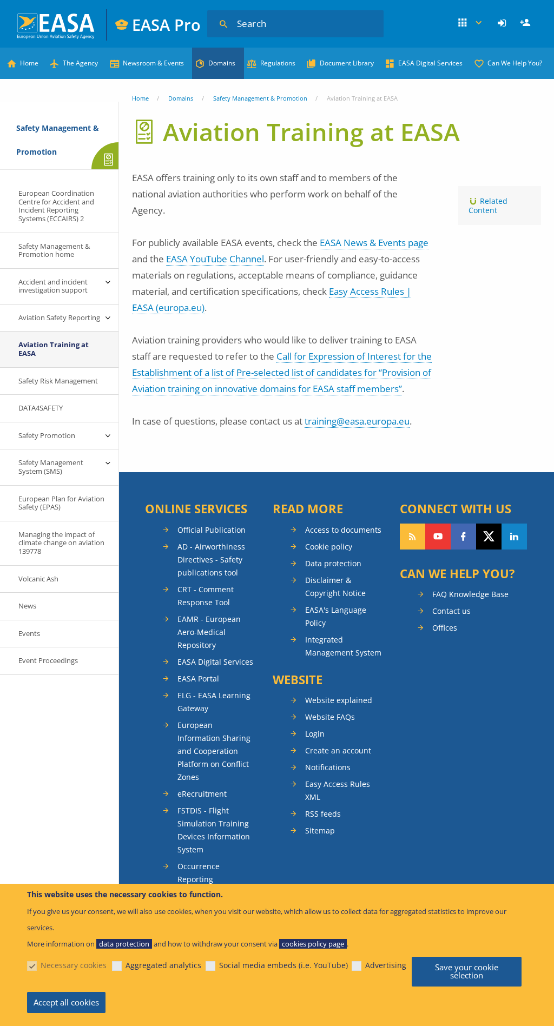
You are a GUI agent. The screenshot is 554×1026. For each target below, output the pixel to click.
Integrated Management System (343, 646)
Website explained (338, 700)
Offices (444, 628)
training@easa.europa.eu (357, 421)
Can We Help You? (514, 63)
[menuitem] (503, 23)
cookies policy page (313, 944)
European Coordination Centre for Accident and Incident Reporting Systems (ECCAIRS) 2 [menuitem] (56, 205)
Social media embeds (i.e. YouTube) (283, 965)
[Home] (56, 24)
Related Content (488, 205)
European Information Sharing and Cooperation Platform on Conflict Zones (213, 751)
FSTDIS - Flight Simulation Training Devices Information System (213, 830)
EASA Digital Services (430, 63)
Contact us (451, 611)
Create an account (338, 750)
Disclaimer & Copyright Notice (335, 586)
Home (29, 63)
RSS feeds (323, 814)
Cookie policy (328, 546)
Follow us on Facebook (463, 537)
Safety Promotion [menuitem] (46, 435)
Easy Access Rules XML (337, 790)
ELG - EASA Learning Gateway (213, 701)
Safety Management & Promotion (260, 98)
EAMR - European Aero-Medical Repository (209, 632)
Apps (470, 23)
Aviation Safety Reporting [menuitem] (59, 317)
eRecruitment (202, 794)
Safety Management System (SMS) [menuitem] (50, 467)
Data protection (333, 563)
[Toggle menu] (108, 282)
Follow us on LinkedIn (514, 537)
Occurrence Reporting (198, 872)
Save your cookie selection (466, 971)
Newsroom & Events (153, 63)
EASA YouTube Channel (215, 259)
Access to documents (343, 530)
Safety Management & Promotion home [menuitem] (54, 250)
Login (503, 23)
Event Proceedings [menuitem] (48, 660)
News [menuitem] (27, 606)
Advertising (385, 965)
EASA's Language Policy (335, 616)
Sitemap (320, 830)
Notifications (328, 767)
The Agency (80, 63)
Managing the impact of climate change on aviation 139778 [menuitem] (61, 542)
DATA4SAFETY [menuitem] (40, 408)
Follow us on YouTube (438, 537)
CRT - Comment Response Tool (205, 595)
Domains (221, 63)
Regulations (277, 63)
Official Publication (211, 530)
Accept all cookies (66, 1002)
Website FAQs (330, 717)
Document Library (347, 63)
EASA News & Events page (374, 242)
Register (526, 23)
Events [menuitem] (29, 633)
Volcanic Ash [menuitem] (38, 579)
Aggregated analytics (163, 965)
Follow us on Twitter (489, 537)
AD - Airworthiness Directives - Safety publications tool (211, 559)
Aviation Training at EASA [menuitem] (53, 349)
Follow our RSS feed (412, 537)
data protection (124, 944)
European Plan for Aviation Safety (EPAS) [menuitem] (61, 503)
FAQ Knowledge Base (470, 594)
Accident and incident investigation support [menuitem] (53, 286)
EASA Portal (198, 678)
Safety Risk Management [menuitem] (58, 381)
